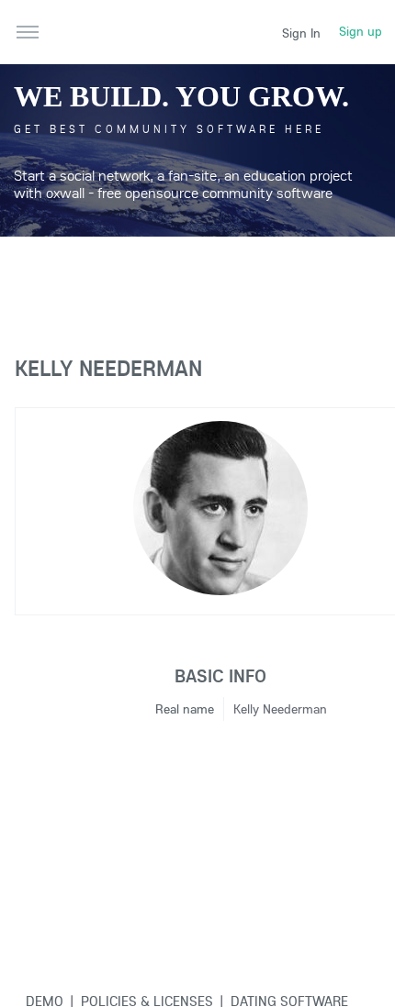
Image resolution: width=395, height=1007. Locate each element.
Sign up (360, 31)
